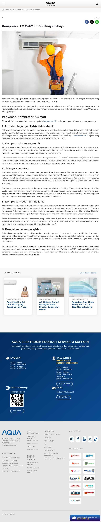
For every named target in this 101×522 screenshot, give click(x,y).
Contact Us (32, 449)
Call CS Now (64, 384)
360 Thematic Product (54, 458)
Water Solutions (52, 435)
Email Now (63, 397)
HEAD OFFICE (8, 453)
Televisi (47, 447)
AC (45, 444)
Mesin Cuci (49, 441)
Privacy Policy (8, 514)
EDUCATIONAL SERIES (32, 10)
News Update (33, 467)
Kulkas (47, 438)
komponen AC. (80, 136)
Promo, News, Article (14, 10)
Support (31, 446)
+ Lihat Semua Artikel (87, 273)
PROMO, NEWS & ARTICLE (31, 457)
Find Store (32, 443)
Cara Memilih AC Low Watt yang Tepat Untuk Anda (16, 304)
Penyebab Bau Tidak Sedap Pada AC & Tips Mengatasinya (83, 304)
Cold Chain (49, 450)
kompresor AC (49, 121)
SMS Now (17, 411)
